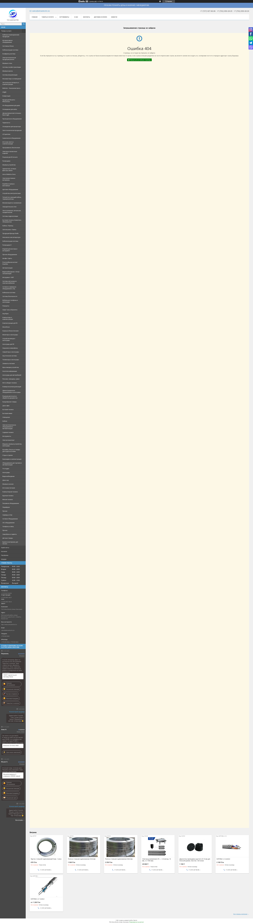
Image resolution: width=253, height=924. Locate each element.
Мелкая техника (7, 499)
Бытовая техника (8, 409)
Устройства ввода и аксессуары (8, 339)
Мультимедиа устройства (10, 367)
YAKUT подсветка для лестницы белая (10, 676)
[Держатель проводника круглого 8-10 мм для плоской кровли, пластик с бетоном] (195, 847)
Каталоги (4, 551)
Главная (34, 17)
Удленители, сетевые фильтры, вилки (9, 169)
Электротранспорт (8, 440)
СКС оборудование (8, 523)
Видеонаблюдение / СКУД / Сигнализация (11, 272)
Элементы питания (8, 363)
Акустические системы (9, 356)
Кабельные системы (8, 292)
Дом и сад (5, 480)
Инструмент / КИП (8, 277)
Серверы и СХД (7, 515)
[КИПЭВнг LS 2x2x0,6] (232, 847)
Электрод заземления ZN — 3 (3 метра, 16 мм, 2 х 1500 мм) (156, 860)
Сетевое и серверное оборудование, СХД (9, 288)
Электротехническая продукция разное (9, 58)
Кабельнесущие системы (10, 50)
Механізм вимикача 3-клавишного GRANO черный (11, 775)
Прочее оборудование (9, 254)
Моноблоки (6, 327)
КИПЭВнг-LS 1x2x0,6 (37, 899)
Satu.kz (135, 920)
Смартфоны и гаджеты (9, 534)
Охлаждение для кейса (9, 109)
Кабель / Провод (7, 226)
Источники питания (8, 488)
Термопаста (6, 123)
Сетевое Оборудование (10, 519)
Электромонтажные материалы (8, 179)
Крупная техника (7, 495)
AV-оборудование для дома (11, 105)
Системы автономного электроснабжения (9, 282)
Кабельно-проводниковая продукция (10, 35)
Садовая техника (7, 432)
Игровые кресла (7, 71)
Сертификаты (64, 17)
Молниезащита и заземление (11, 203)
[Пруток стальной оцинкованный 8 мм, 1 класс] (46, 847)
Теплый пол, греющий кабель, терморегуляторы (11, 198)
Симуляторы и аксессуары (10, 352)
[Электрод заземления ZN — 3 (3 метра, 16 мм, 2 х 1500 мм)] (158, 847)
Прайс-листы (5, 547)
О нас (76, 17)
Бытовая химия (7, 413)
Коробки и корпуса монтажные (8, 184)
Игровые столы (7, 63)
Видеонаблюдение (8, 476)
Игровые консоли (7, 484)
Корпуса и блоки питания (10, 331)
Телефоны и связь (8, 526)
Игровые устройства (9, 165)
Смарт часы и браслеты (9, 310)
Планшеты (5, 306)
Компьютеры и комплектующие (7, 318)
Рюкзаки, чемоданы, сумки (10, 379)
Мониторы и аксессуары (10, 335)
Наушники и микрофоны (10, 348)
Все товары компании (240, 914)
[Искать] (24, 23)
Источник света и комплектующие (8, 143)
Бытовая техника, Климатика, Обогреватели (11, 221)
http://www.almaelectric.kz (9, 624)
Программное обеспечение (11, 147)
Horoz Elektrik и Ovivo (9, 174)
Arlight (4, 92)
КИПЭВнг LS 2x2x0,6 (223, 859)
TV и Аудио (5, 468)
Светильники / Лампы (9, 229)
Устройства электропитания (11, 193)
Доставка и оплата (100, 17)
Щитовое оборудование (10, 189)
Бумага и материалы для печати (10, 543)
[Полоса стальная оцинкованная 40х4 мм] (120, 847)
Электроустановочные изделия (9, 152)
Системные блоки (8, 46)
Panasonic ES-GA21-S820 (10, 745)
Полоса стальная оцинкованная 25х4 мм (81, 859)
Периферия (6, 507)
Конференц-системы (8, 54)
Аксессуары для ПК (8, 344)
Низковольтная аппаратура (11, 237)
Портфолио (4, 555)
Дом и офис (5, 406)
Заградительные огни (9, 207)
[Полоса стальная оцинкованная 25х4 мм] (83, 847)
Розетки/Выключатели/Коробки (9, 263)
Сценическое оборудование (11, 138)
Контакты (86, 17)
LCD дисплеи (6, 134)
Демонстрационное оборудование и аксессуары (11, 391)
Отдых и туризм (7, 455)
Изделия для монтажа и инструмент (9, 250)
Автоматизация (7, 268)
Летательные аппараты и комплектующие (10, 83)
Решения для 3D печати (9, 157)
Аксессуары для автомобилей (11, 375)
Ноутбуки (5, 313)
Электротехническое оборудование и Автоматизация (9, 426)
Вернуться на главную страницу (140, 60)
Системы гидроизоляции (10, 216)
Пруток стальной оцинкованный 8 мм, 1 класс (46, 859)
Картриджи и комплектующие (11, 459)
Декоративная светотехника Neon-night (11, 114)
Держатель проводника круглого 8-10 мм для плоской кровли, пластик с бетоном (194, 860)
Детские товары (7, 538)
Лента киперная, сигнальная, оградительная (11, 211)
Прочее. (5, 530)
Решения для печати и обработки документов (9, 397)
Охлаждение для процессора (11, 126)
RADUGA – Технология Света (11, 88)
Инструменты (6, 436)
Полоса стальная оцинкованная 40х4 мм (119, 859)
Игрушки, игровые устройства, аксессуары (12, 445)
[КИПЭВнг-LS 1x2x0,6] (46, 887)
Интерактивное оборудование (7, 41)
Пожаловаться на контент (136, 922)
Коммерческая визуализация (11, 387)
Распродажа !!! (6, 245)
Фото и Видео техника (9, 383)
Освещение (6, 417)
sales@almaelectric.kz (8, 630)
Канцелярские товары (9, 402)
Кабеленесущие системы (10, 241)
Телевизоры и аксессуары (10, 359)
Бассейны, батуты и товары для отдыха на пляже (11, 450)
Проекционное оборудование (12, 119)
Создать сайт (93, 1)
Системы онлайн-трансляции (11, 67)
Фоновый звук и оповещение (11, 79)
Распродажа (6, 161)
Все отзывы (19, 820)
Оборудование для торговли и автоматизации (12, 464)
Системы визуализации (9, 75)
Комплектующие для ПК (9, 323)
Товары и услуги (6, 31)
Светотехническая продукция (12, 130)
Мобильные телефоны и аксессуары (10, 301)
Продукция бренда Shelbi (10, 233)
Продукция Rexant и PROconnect (8, 100)
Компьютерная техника (10, 492)
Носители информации (9, 371)
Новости (114, 17)
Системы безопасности (9, 296)
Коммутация (6, 96)
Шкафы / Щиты (7, 258)
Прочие (4, 511)
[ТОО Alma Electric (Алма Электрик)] (12, 14)
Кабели (4, 421)
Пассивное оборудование (10, 503)
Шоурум (3, 559)
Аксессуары (6, 472)
